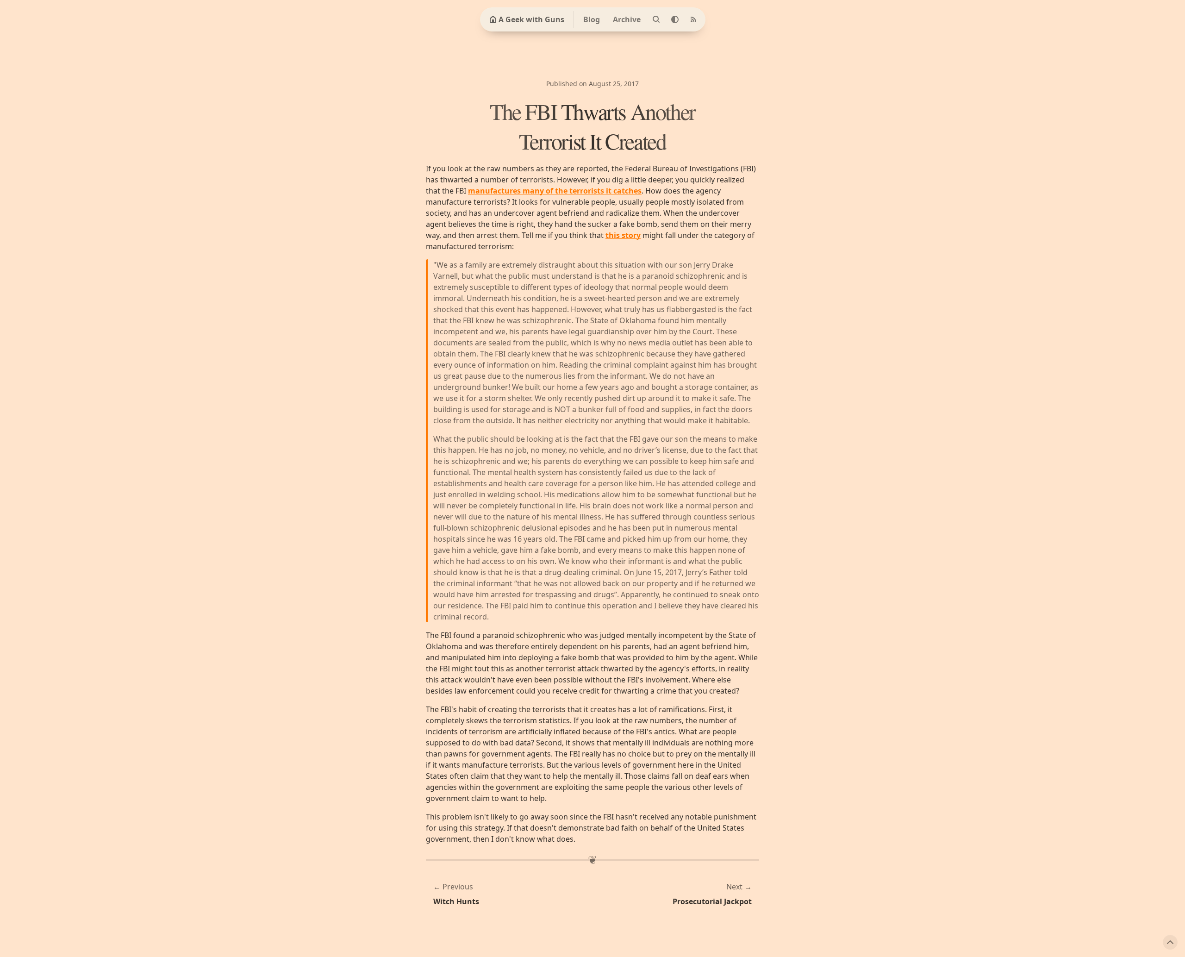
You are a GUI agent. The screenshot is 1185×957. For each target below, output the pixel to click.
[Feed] (693, 19)
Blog (591, 19)
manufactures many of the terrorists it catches (555, 191)
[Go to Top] (1170, 942)
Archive (627, 19)
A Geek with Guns (531, 19)
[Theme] (675, 19)
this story (623, 235)
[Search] (656, 19)
